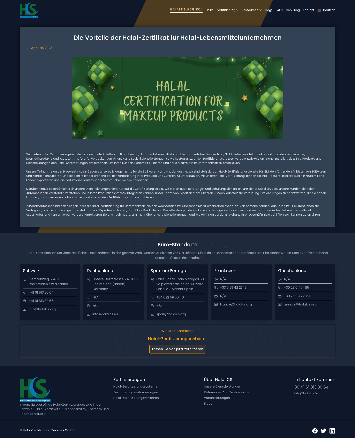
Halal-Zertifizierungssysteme (135, 386)
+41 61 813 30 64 (41, 292)
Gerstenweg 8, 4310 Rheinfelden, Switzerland (48, 281)
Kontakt (308, 10)
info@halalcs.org (42, 309)
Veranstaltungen (217, 398)
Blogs (268, 10)
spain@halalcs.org (171, 314)
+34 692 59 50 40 (170, 297)
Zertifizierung (226, 10)
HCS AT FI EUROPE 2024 (186, 9)
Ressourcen (250, 10)
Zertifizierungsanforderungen (135, 392)
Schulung (293, 10)
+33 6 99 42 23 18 (233, 287)
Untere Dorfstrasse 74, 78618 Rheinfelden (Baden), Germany (115, 284)
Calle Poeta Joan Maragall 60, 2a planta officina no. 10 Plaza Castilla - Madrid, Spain (180, 284)
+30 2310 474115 (296, 287)
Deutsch (329, 10)
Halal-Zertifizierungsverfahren (136, 398)
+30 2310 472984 (297, 296)
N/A (95, 297)
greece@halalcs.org (300, 304)
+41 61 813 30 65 (41, 300)
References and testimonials (226, 392)
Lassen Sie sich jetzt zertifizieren (177, 349)
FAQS (279, 10)
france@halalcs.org (236, 304)
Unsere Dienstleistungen (222, 386)
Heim (209, 10)
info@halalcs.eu (105, 314)
